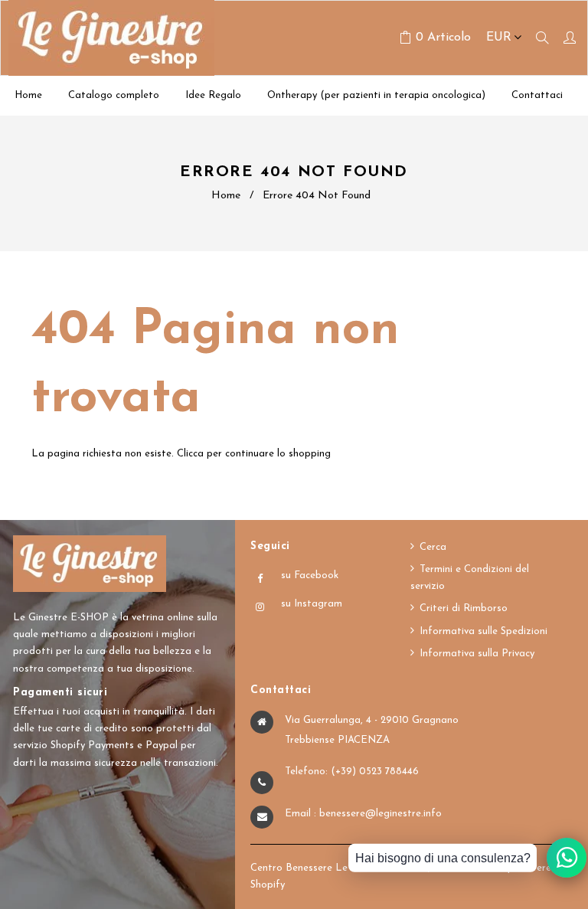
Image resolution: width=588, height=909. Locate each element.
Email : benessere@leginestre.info (363, 814)
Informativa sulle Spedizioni (483, 631)
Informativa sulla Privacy (477, 654)
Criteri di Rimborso (464, 608)
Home (225, 195)
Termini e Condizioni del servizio (469, 577)
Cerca (433, 547)
